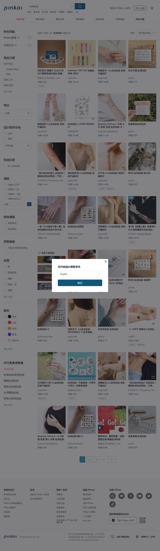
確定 (80, 283)
